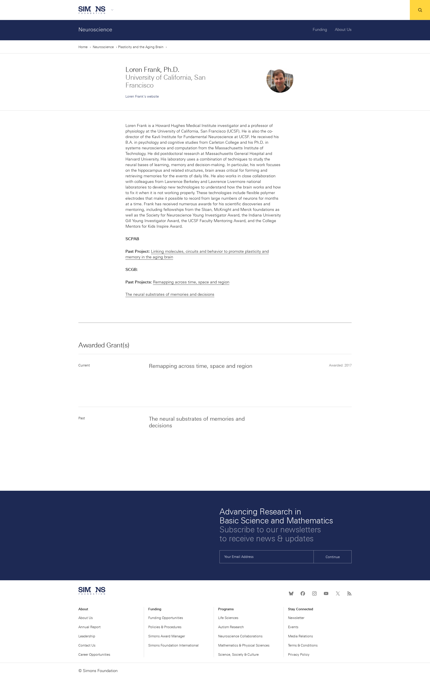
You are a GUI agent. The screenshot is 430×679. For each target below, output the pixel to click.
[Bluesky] (291, 593)
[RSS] (349, 593)
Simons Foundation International (173, 645)
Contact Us (86, 645)
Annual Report (89, 627)
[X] (337, 593)
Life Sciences (228, 618)
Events (293, 627)
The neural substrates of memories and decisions (169, 294)
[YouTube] (326, 593)
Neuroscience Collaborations (240, 636)
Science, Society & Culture (238, 655)
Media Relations (300, 636)
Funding (320, 29)
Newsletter (296, 618)
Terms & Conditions (303, 645)
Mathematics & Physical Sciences (243, 645)
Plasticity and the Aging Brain (140, 47)
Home (83, 47)
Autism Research (231, 627)
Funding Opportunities (165, 618)
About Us (343, 29)
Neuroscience (95, 29)
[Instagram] (314, 593)
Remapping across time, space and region (191, 282)
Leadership (86, 636)
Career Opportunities (94, 655)
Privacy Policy (299, 655)
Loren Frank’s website (142, 96)
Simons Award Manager (166, 636)
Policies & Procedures (164, 627)
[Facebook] (303, 593)
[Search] (420, 10)
